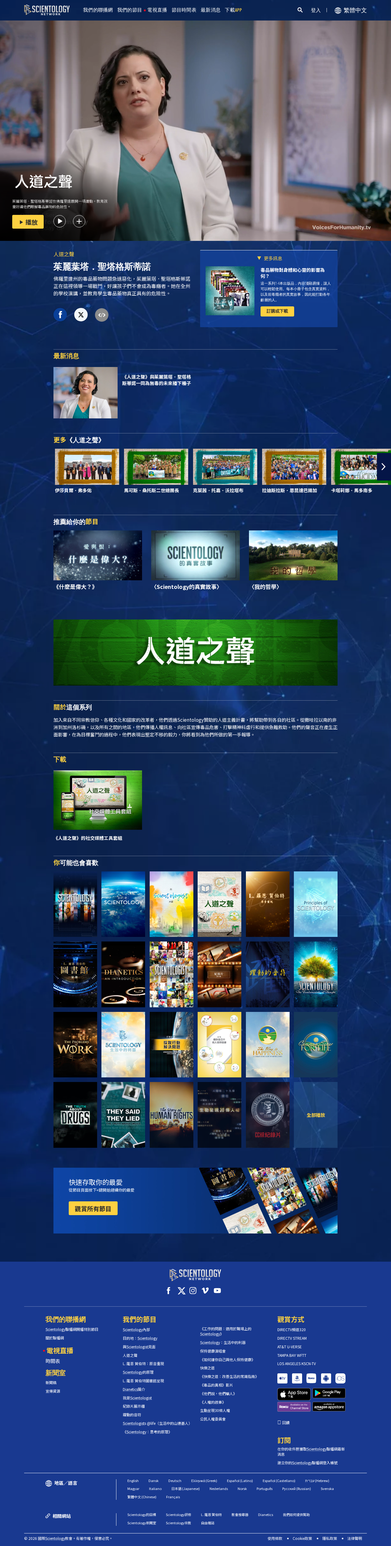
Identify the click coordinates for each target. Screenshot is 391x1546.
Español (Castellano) (279, 1480)
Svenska (327, 1488)
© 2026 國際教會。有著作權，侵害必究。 (68, 1538)
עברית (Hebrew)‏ (317, 1480)
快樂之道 (207, 1367)
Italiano (155, 1488)
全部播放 (316, 1114)
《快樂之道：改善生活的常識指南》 (229, 1376)
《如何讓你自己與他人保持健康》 (227, 1359)
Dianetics (265, 1514)
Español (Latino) (240, 1480)
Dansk (153, 1480)
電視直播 (157, 10)
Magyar (133, 1488)
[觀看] (316, 904)
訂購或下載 (277, 311)
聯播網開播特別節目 (72, 1329)
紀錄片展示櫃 (134, 1406)
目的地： (140, 1338)
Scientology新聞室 (141, 1522)
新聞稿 (51, 1382)
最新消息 (211, 10)
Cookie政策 (302, 1538)
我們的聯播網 (98, 10)
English (133, 1480)
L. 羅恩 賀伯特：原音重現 (143, 1363)
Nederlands (219, 1488)
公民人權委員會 (213, 1419)
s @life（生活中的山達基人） (157, 1423)
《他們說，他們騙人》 (218, 1393)
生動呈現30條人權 (215, 1410)
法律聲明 (354, 1538)
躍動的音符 (132, 1414)
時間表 (53, 1360)
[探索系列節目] (75, 904)
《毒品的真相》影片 (216, 1385)
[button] (7, 467)
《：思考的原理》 (147, 1431)
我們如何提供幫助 (296, 1514)
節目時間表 (184, 10)
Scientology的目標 (141, 1514)
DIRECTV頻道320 (291, 1329)
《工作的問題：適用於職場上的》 (225, 1331)
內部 (136, 1329)
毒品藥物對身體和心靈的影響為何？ (293, 273)
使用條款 (275, 1538)
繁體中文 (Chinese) (141, 1496)
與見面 (139, 1346)
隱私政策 (329, 1538)
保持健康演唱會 (213, 1351)
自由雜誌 (207, 1522)
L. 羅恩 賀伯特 (211, 1514)
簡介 (134, 1389)
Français (173, 1496)
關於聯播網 (55, 1337)
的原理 (138, 1372)
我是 (137, 1397)
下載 (233, 10)
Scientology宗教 (178, 1522)
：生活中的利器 (223, 1342)
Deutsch (174, 1480)
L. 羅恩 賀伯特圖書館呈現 (143, 1380)
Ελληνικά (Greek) (204, 1480)
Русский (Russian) (296, 1488)
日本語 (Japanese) (185, 1488)
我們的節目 (129, 10)
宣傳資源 (53, 1391)
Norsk (242, 1488)
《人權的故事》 (213, 1402)
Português (264, 1488)
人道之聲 (63, 254)
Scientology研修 (178, 1514)
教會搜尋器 (240, 1514)
